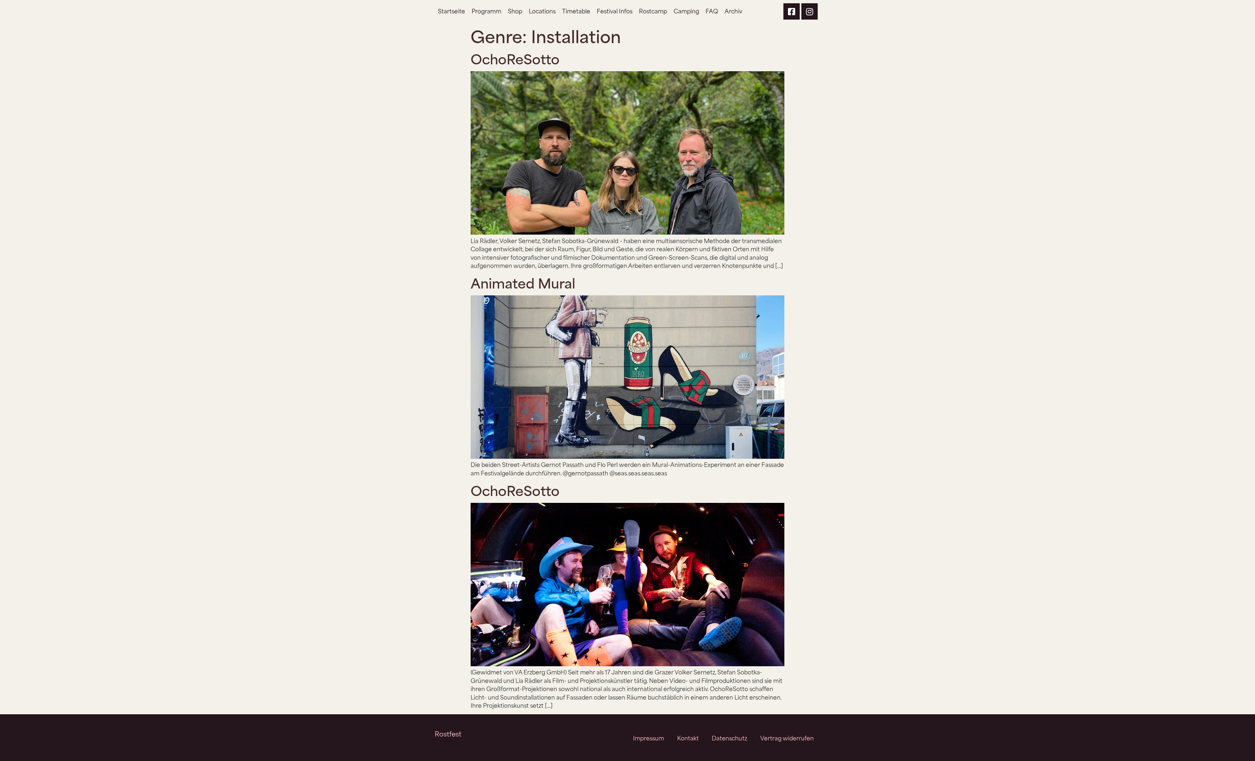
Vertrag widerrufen (787, 737)
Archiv (733, 10)
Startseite (451, 10)
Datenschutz (729, 737)
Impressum (648, 737)
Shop (515, 10)
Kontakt (688, 737)
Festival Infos (614, 10)
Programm (486, 10)
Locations (542, 10)
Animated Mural (523, 282)
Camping (686, 10)
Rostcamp (653, 10)
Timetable (576, 10)
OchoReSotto (515, 58)
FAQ (712, 10)
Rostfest (448, 733)
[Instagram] (809, 11)
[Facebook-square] (791, 11)
